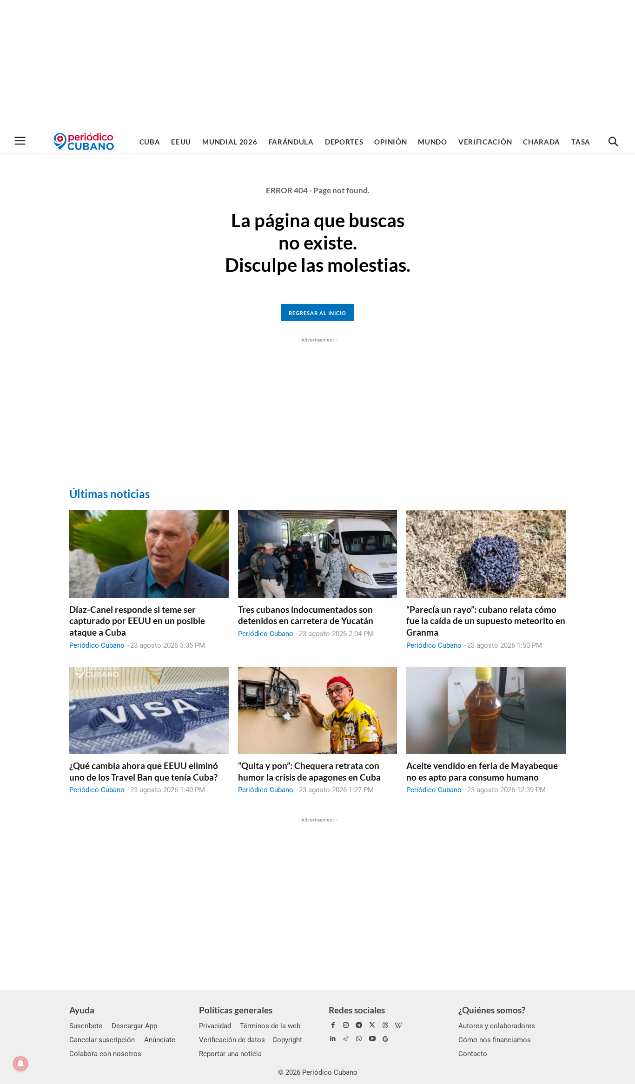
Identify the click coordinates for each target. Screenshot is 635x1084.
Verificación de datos (232, 1040)
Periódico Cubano (97, 645)
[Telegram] (359, 1025)
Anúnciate (159, 1040)
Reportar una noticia (230, 1054)
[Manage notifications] (20, 1063)
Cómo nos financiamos (494, 1040)
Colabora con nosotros (105, 1054)
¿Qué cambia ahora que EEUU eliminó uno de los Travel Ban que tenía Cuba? (143, 771)
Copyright (287, 1040)
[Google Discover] (385, 1039)
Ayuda (81, 1010)
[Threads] (385, 1025)
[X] (372, 1025)
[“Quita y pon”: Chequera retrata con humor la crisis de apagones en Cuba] (317, 710)
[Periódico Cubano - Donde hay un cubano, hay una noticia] (83, 141)
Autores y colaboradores (496, 1026)
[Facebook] (333, 1025)
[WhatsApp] (359, 1039)
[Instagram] (346, 1025)
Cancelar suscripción (102, 1040)
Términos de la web (270, 1026)
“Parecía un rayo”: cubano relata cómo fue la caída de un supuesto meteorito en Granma (485, 620)
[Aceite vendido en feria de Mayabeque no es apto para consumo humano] (486, 710)
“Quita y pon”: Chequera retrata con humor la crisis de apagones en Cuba (309, 771)
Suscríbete (85, 1026)
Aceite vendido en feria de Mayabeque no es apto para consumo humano (482, 771)
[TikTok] (346, 1039)
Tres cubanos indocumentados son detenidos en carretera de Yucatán (305, 615)
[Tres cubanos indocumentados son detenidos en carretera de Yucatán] (317, 554)
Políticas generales (235, 1010)
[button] (613, 142)
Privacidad (215, 1026)
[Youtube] (372, 1039)
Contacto (472, 1054)
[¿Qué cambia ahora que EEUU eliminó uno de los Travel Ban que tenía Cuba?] (149, 710)
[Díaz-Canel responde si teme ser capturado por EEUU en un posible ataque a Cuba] (149, 554)
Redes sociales (357, 1010)
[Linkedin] (333, 1039)
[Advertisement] (317, 65)
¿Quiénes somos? (491, 1010)
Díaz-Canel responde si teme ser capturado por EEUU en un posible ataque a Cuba (137, 620)
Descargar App (134, 1026)
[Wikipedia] (398, 1025)
